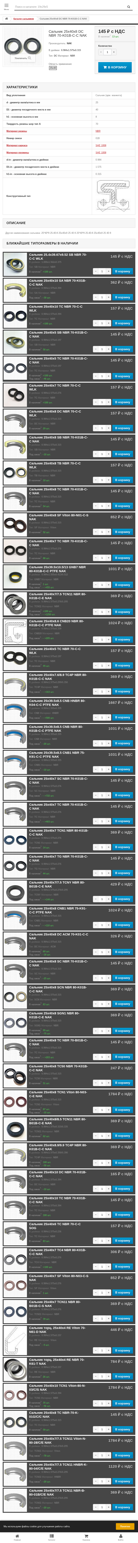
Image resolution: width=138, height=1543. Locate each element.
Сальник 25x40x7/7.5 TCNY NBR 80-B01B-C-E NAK (57, 884)
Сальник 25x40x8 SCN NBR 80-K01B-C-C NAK (58, 989)
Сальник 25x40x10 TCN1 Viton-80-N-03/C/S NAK (57, 1387)
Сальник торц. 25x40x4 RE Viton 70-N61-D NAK (57, 1330)
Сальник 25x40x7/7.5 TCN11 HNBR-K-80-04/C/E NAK (58, 1466)
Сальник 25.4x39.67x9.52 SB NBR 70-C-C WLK (58, 256)
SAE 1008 (101, 145)
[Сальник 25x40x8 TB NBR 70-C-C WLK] (15, 473)
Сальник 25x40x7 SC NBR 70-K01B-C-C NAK (58, 780)
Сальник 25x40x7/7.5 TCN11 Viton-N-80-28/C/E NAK (57, 1440)
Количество (105, 46)
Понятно (125, 1526)
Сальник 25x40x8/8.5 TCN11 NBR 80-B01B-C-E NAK (57, 1121)
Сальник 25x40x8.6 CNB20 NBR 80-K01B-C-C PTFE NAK (56, 623)
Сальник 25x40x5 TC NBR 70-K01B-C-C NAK (58, 360)
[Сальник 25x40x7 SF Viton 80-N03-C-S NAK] (15, 1285)
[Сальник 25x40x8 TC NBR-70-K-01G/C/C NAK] (15, 1422)
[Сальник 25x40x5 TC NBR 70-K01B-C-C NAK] (15, 368)
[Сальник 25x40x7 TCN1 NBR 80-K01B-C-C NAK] (15, 840)
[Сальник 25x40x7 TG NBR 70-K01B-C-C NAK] (15, 866)
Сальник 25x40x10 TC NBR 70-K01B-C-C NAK (57, 1200)
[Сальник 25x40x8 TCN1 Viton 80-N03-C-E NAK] (15, 1101)
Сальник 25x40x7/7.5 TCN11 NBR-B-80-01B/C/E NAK (57, 1492)
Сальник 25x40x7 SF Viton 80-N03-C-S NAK (58, 1278)
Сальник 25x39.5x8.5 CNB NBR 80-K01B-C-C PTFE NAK (56, 728)
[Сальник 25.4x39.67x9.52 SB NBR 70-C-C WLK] (15, 264)
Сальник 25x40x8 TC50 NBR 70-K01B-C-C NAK (58, 1068)
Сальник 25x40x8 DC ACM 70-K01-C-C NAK (58, 936)
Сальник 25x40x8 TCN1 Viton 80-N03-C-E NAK (58, 1094)
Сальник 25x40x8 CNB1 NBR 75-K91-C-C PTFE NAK (57, 910)
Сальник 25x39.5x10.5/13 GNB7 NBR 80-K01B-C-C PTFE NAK (57, 569)
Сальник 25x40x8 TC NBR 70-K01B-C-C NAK (58, 491)
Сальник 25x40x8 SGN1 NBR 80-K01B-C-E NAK (54, 1015)
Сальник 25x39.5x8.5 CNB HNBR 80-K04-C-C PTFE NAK (57, 703)
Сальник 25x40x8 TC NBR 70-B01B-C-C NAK (58, 1042)
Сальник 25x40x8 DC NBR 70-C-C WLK (55, 413)
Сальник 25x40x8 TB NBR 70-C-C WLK (55, 465)
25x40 (53, 68)
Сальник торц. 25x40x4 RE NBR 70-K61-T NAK (56, 1361)
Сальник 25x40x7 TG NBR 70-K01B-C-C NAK (58, 858)
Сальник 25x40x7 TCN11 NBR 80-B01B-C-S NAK (55, 1304)
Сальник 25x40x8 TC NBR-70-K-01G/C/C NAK (54, 1414)
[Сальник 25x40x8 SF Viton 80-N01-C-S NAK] (15, 525)
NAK (69, 43)
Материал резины (16, 131)
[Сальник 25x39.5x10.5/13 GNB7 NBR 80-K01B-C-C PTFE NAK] (15, 576)
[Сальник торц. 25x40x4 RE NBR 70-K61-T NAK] (15, 1369)
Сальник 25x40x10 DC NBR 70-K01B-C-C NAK (57, 1174)
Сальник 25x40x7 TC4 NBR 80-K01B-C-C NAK (57, 1252)
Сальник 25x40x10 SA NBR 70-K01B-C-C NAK (57, 282)
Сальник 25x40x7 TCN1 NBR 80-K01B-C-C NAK (58, 832)
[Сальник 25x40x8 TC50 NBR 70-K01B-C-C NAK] (15, 1076)
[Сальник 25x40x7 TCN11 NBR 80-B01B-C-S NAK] (15, 1311)
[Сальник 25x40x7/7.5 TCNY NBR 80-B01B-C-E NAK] (15, 892)
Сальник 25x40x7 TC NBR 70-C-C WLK (55, 387)
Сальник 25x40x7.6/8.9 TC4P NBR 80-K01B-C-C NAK (58, 677)
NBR (98, 131)
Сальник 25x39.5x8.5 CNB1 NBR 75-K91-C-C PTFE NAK (57, 754)
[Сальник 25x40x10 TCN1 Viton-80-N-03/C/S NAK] (15, 1395)
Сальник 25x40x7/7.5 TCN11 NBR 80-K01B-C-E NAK (57, 596)
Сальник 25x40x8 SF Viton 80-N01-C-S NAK (58, 517)
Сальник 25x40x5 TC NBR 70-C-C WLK (55, 651)
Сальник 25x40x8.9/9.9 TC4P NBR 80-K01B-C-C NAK (58, 1147)
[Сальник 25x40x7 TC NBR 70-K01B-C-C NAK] (15, 550)
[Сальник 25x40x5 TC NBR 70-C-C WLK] (15, 658)
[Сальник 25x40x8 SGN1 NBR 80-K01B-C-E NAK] (15, 1023)
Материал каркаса (16, 145)
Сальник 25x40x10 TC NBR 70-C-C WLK (55, 308)
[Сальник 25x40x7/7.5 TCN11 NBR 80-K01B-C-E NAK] (15, 603)
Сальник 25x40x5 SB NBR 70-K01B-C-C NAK (58, 334)
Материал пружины (17, 152)
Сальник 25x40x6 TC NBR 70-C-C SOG (55, 1226)
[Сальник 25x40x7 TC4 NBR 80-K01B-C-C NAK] (15, 1259)
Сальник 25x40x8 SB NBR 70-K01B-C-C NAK (58, 439)
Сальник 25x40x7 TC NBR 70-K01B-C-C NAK (58, 543)
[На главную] (6, 19)
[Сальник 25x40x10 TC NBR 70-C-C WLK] (15, 316)
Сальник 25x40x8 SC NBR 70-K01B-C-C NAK (58, 963)
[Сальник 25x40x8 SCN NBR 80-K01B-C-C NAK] (15, 997)
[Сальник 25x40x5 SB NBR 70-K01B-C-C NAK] (15, 342)
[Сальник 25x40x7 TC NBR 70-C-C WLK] (15, 395)
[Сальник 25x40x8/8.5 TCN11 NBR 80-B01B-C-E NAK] (15, 1129)
